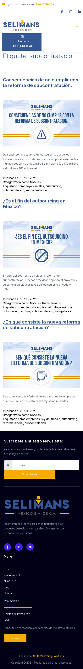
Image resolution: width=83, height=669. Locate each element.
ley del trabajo (51, 307)
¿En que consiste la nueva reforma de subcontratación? (41, 324)
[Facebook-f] (61, 11)
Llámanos (23, 41)
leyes (30, 186)
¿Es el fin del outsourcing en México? (34, 203)
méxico (67, 307)
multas (39, 186)
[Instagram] (70, 11)
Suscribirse (29, 474)
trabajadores (62, 311)
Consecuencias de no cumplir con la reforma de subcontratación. (40, 82)
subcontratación (36, 190)
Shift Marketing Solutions (48, 656)
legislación (33, 307)
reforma (25, 311)
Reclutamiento (51, 303)
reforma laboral (13, 423)
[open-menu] (77, 25)
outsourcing (53, 186)
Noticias (35, 182)
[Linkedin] (30, 547)
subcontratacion (13, 190)
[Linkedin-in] (79, 11)
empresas (33, 419)
